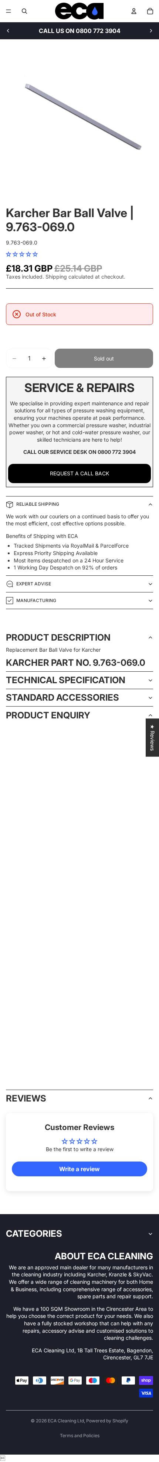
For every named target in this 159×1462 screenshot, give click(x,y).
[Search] (24, 11)
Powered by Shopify (107, 1420)
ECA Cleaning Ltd (66, 1420)
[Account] (134, 11)
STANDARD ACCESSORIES (62, 697)
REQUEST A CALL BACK (79, 473)
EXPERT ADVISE (33, 584)
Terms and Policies (79, 1435)
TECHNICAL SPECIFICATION (65, 680)
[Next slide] (151, 31)
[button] (22, 254)
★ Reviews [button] (152, 737)
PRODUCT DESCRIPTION (58, 637)
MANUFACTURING (36, 600)
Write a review (79, 1169)
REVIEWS (26, 1098)
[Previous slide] (8, 31)
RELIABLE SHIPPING (37, 504)
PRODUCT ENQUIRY (48, 715)
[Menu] (8, 11)
